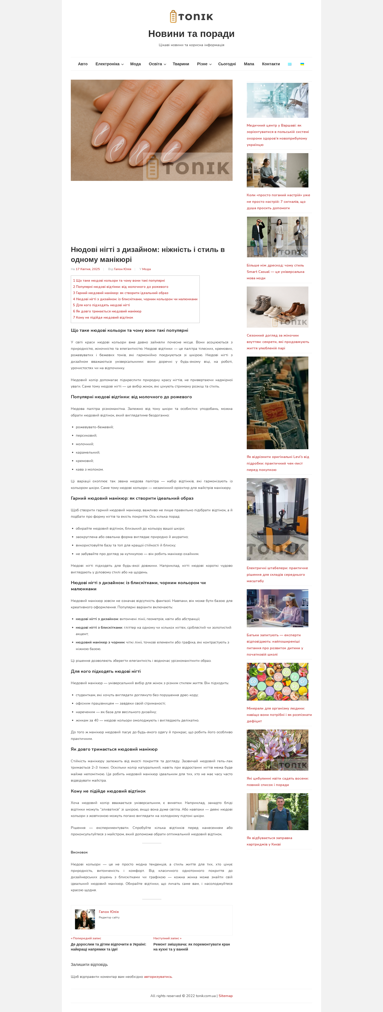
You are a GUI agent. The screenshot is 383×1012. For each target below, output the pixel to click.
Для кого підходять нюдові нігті (101, 305)
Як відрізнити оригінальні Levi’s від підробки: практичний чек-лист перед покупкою (278, 463)
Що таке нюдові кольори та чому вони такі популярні (119, 280)
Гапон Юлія (122, 269)
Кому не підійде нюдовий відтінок (103, 317)
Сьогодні (227, 64)
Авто (83, 64)
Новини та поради (191, 33)
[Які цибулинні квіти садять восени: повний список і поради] (277, 752)
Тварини (181, 64)
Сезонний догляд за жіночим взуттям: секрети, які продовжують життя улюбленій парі (278, 342)
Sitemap (226, 995)
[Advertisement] (152, 215)
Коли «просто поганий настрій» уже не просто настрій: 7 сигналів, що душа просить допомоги (278, 201)
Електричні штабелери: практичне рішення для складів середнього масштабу (277, 574)
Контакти (271, 64)
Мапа (249, 64)
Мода (135, 64)
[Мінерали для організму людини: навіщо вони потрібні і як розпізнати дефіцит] (277, 684)
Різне (202, 64)
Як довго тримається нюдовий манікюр (107, 311)
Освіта (155, 64)
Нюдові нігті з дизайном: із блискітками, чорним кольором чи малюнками (135, 299)
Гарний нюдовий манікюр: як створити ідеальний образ (120, 293)
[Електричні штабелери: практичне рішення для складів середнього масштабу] (277, 521)
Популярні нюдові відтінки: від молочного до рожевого (120, 286)
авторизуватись (158, 976)
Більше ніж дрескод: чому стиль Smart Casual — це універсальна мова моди (275, 272)
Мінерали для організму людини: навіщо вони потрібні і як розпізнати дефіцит (279, 715)
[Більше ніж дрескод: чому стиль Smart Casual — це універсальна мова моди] (277, 239)
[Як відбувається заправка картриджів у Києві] (277, 814)
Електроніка (107, 64)
